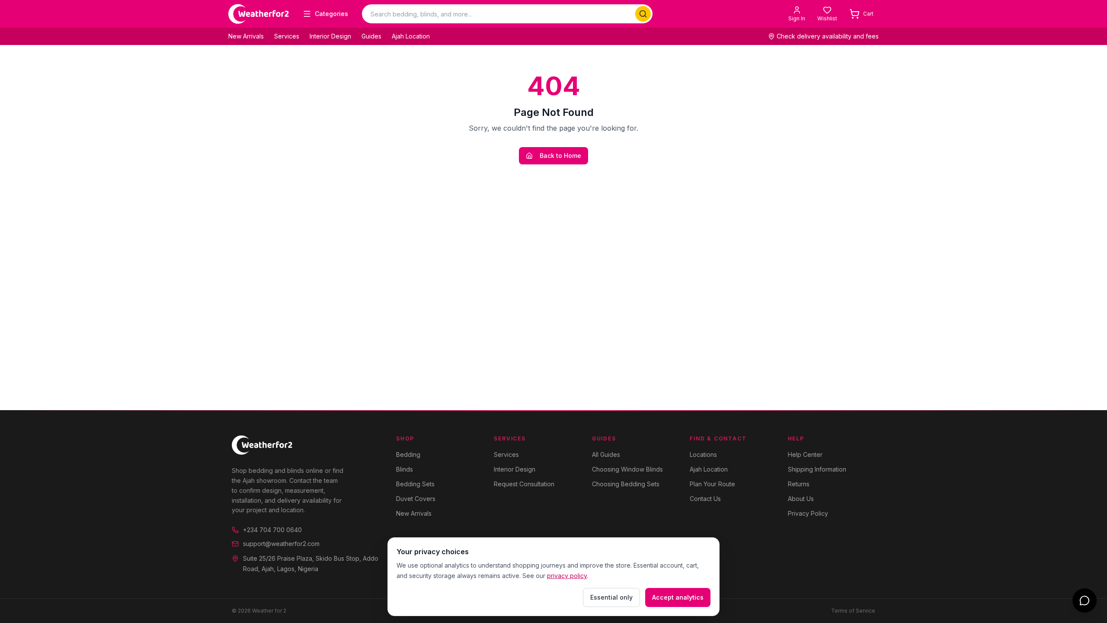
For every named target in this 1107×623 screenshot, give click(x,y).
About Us (801, 498)
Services (286, 36)
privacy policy (567, 575)
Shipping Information (817, 469)
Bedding (408, 454)
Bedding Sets (415, 484)
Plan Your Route (712, 484)
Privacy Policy (808, 513)
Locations (703, 454)
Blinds (404, 469)
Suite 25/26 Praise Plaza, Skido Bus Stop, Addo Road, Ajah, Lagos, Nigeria (310, 563)
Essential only (611, 597)
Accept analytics (678, 597)
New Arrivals (246, 36)
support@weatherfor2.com (281, 543)
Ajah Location (411, 36)
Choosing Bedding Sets (625, 484)
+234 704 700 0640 (272, 529)
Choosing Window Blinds (627, 469)
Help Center (805, 454)
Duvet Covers (415, 498)
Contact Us (705, 498)
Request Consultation (524, 484)
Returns (798, 484)
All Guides (606, 454)
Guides (371, 36)
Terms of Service (853, 610)
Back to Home (560, 155)
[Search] (643, 14)
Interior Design (330, 36)
